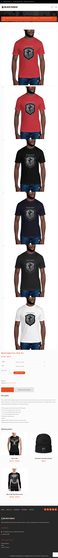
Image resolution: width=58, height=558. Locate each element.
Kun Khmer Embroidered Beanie (43, 458)
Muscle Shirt (14, 458)
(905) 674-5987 (6, 534)
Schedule (17, 509)
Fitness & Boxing (5, 543)
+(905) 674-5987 (6, 1)
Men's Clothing (9, 383)
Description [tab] (7, 390)
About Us (9, 509)
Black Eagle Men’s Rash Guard (14, 494)
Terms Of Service (44, 555)
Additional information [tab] (24, 390)
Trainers (24, 509)
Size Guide (3, 370)
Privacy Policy (37, 555)
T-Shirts (14, 383)
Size (3, 365)
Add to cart (19, 372)
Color (3, 361)
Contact (31, 509)
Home (2, 509)
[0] (52, 7)
